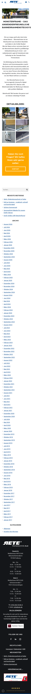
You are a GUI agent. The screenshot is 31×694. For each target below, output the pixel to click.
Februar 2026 (8, 242)
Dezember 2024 (9, 283)
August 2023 (8, 325)
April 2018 (7, 481)
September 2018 (9, 470)
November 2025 (9, 251)
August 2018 (8, 473)
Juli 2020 (7, 419)
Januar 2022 (8, 381)
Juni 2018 (7, 476)
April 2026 (7, 236)
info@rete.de (18, 607)
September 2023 (9, 322)
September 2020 (9, 416)
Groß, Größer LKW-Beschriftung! (14, 216)
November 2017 (9, 496)
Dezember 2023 (9, 316)
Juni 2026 (7, 230)
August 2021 (8, 393)
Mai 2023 (7, 334)
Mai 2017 (7, 508)
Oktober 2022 (8, 354)
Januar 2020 (8, 431)
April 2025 (7, 272)
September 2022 (9, 357)
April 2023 (7, 337)
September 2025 (9, 257)
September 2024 (9, 292)
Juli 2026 (7, 227)
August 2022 (8, 360)
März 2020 (7, 428)
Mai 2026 (7, 233)
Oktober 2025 (8, 254)
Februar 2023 (8, 342)
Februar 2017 (8, 517)
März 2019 (7, 455)
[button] (3, 691)
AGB (24, 649)
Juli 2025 (7, 263)
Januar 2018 (8, 490)
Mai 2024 (7, 301)
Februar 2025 (8, 277)
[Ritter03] (22, 113)
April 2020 (7, 425)
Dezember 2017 (9, 493)
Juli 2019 (7, 446)
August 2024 (8, 295)
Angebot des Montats (11, 532)
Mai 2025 (7, 269)
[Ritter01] (9, 137)
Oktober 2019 (8, 437)
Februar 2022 (8, 378)
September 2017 (9, 502)
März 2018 (7, 484)
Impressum (9, 649)
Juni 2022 (7, 366)
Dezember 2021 (9, 384)
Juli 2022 (7, 363)
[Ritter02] (9, 125)
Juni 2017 (7, 505)
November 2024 (9, 286)
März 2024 (7, 307)
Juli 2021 (7, 396)
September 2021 (9, 390)
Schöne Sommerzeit (10, 207)
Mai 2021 (7, 402)
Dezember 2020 (9, 413)
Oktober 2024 (8, 289)
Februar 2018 (8, 487)
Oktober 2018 (8, 467)
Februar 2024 (8, 310)
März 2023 (7, 340)
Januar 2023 (8, 345)
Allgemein (7, 529)
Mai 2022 (7, 369)
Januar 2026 (8, 245)
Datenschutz (18, 649)
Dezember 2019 (9, 434)
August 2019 (8, 443)
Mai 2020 (7, 422)
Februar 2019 (8, 458)
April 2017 (7, 511)
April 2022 (7, 372)
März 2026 (7, 239)
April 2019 (7, 452)
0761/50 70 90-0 (17, 605)
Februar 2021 (8, 408)
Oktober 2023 (8, 319)
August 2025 (8, 260)
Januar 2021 (8, 410)
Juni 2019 (7, 449)
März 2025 (7, 275)
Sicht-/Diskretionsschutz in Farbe (15, 199)
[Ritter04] (22, 125)
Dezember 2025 (9, 248)
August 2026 (8, 224)
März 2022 (7, 375)
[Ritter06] (22, 137)
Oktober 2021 (8, 387)
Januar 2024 (8, 313)
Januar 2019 (8, 461)
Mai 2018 (7, 478)
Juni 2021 (7, 399)
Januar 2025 (8, 280)
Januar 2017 (8, 520)
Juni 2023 (7, 331)
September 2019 (9, 440)
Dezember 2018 (9, 464)
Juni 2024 (7, 298)
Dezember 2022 (9, 348)
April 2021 (7, 405)
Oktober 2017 (8, 499)
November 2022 (9, 351)
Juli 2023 (7, 328)
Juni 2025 (7, 266)
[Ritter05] (9, 113)
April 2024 (7, 304)
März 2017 (7, 514)
